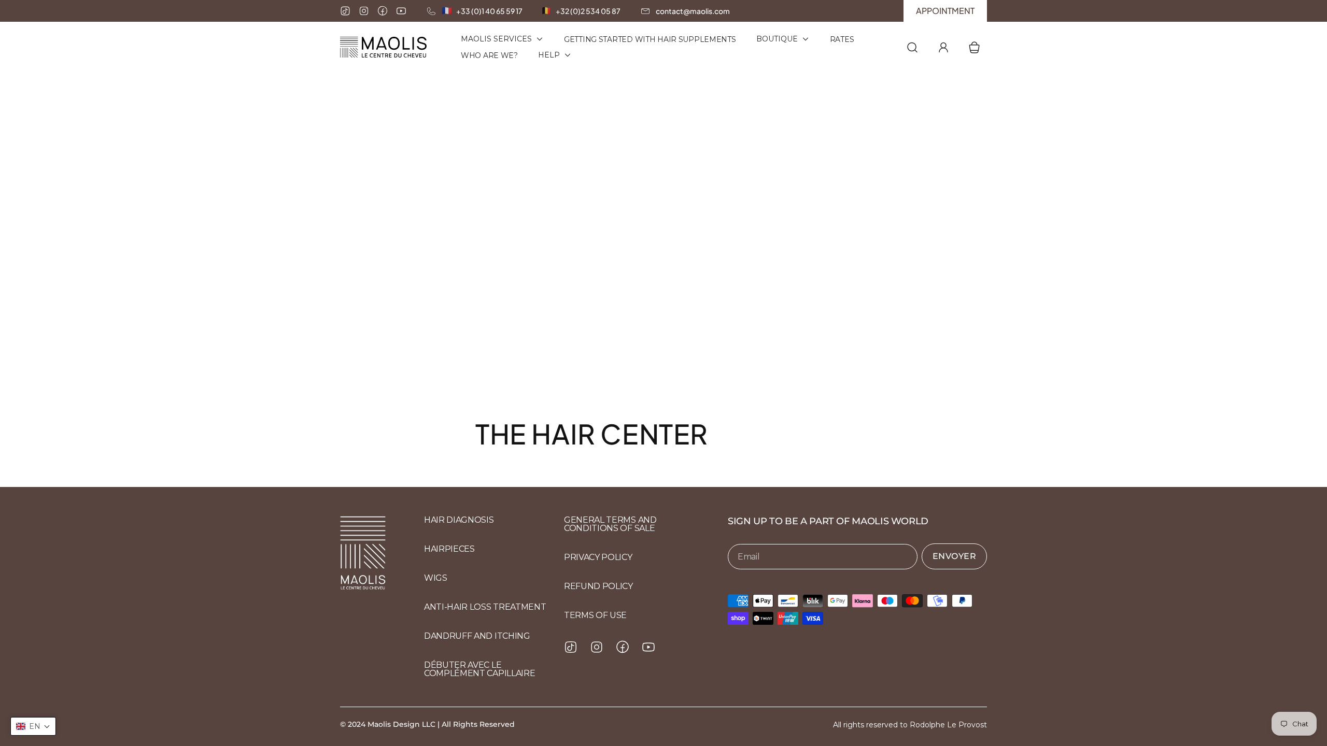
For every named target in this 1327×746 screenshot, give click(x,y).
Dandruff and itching (477, 636)
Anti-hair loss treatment (485, 607)
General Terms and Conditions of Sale (610, 524)
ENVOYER (955, 556)
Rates (842, 39)
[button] (33, 726)
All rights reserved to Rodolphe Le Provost (910, 724)
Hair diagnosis (459, 520)
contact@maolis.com (693, 11)
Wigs (435, 578)
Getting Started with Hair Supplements (650, 39)
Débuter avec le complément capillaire (479, 669)
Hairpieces (449, 549)
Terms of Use (595, 615)
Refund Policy (598, 586)
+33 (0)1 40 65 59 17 (489, 11)
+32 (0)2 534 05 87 (588, 11)
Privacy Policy (598, 557)
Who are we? (489, 55)
